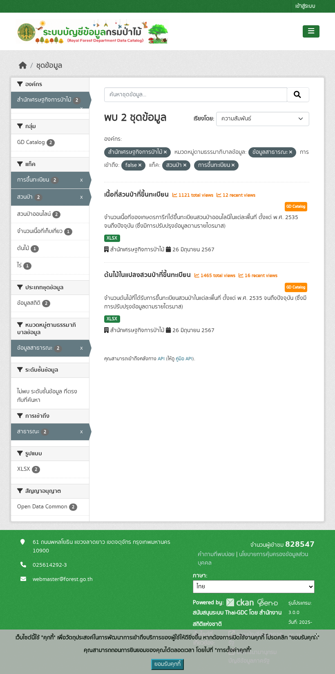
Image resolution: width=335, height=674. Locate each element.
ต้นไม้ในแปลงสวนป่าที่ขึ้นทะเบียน (148, 275)
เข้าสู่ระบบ (305, 6)
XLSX (112, 238)
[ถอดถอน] (165, 152)
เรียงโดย (203, 119)
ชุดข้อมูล (49, 65)
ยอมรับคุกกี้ (167, 664)
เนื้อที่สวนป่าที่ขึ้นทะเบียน (137, 194)
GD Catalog (296, 206)
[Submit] (298, 94)
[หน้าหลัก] (23, 65)
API (161, 358)
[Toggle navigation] (311, 31)
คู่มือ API (184, 358)
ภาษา (199, 576)
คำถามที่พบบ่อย (216, 554)
